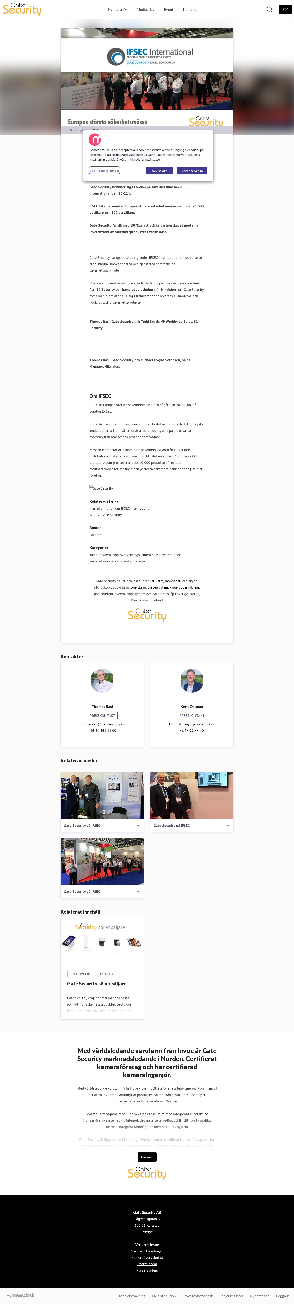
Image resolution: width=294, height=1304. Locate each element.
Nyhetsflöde (260, 1296)
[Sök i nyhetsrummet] (269, 9)
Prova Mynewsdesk (197, 1296)
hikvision (138, 561)
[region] (148, 155)
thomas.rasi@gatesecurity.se (102, 724)
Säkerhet (96, 534)
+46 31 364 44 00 (102, 730)
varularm (156, 581)
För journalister (231, 1296)
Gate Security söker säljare (96, 983)
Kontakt (189, 9)
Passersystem (147, 1270)
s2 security (123, 561)
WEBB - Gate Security (105, 514)
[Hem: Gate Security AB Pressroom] (22, 9)
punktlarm (138, 587)
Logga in (282, 1296)
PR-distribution (164, 1296)
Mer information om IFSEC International (119, 508)
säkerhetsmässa (101, 561)
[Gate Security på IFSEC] (102, 795)
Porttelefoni (147, 1264)
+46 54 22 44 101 (192, 730)
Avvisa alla (159, 171)
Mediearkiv (145, 9)
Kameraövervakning (147, 1257)
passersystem (162, 554)
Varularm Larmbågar (147, 1251)
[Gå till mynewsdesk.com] (21, 1296)
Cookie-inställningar (104, 170)
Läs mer (147, 1157)
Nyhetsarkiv (117, 9)
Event (168, 9)
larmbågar (172, 581)
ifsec (177, 554)
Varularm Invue (147, 1244)
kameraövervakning (104, 554)
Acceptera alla (192, 171)
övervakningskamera (135, 554)
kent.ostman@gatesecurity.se (191, 724)
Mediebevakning (132, 1296)
